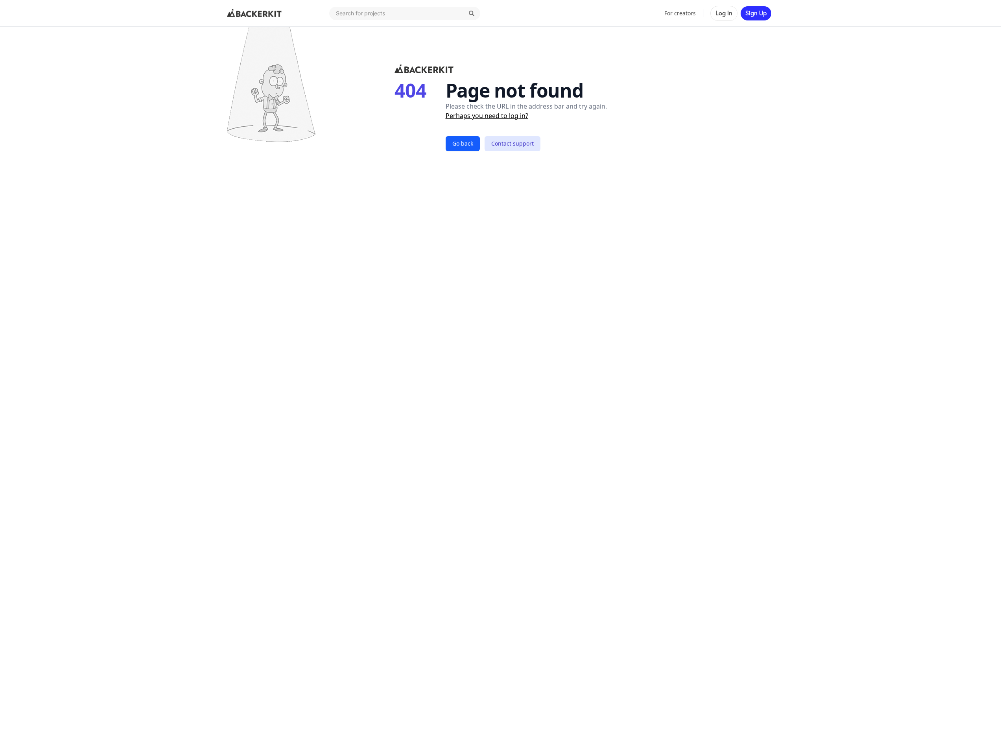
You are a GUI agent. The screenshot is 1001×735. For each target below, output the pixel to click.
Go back (462, 143)
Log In (723, 13)
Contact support (512, 143)
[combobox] (404, 13)
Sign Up (756, 13)
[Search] (471, 13)
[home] (254, 13)
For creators (680, 13)
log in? (518, 115)
